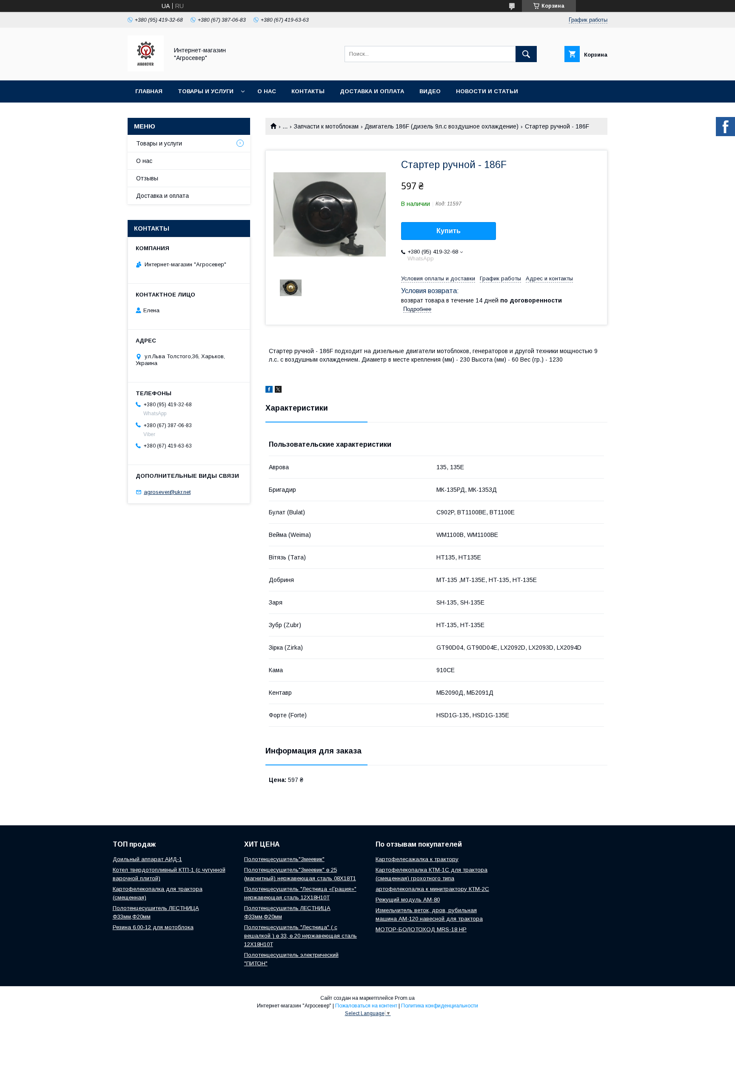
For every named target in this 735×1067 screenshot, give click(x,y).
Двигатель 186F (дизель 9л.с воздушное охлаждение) (441, 126)
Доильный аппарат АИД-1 (147, 859)
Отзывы (147, 178)
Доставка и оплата (372, 91)
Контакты (308, 91)
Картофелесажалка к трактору (417, 859)
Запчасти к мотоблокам (326, 126)
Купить (448, 230)
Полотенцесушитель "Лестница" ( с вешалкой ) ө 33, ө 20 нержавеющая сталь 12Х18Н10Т (300, 935)
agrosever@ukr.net (167, 492)
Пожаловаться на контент (366, 1006)
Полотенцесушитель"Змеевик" (284, 859)
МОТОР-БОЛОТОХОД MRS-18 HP (421, 929)
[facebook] (269, 390)
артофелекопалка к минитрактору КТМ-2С (432, 889)
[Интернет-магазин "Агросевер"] (146, 69)
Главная (148, 91)
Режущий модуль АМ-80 (408, 899)
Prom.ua (405, 998)
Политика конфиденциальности (439, 1006)
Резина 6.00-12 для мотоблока (153, 927)
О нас (266, 91)
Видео (430, 91)
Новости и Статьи (487, 91)
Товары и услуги (206, 91)
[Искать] (526, 54)
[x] (278, 390)
